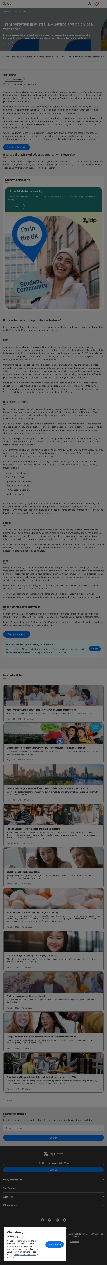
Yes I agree (55, 1244)
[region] (35, 1244)
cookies (16, 1241)
